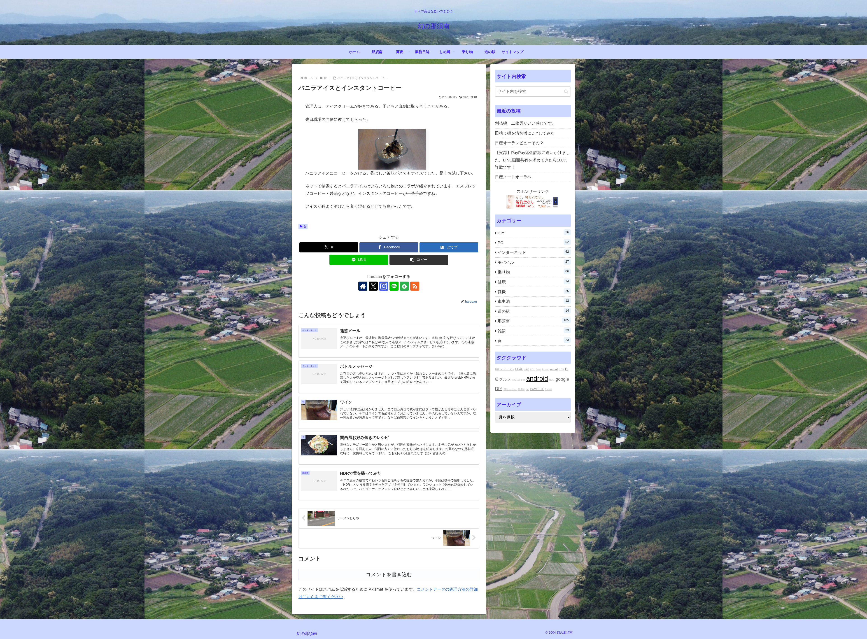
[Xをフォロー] (373, 286)
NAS (561, 369)
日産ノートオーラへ (513, 177)
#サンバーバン (504, 369)
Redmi (548, 389)
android (537, 378)
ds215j (516, 379)
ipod (523, 379)
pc (527, 389)
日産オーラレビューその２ (519, 143)
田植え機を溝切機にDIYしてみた (525, 133)
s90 (526, 369)
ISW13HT (537, 389)
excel (554, 369)
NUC (552, 379)
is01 (532, 369)
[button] (418, 260)
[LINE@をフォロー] (394, 286)
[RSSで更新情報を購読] (414, 286)
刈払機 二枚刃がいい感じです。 (525, 123)
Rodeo (545, 369)
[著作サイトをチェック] (362, 286)
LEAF (519, 369)
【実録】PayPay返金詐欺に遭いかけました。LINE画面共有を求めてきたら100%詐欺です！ (532, 160)
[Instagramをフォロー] (383, 286)
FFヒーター (510, 389)
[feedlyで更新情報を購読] (404, 286)
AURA (521, 389)
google (562, 379)
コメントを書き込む (389, 574)
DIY (498, 388)
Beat (538, 369)
